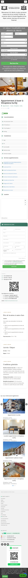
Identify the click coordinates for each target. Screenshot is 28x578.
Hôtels (2, 503)
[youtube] (8, 544)
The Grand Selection (4, 518)
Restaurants (3, 506)
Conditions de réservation (17, 261)
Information (3, 498)
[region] (14, 209)
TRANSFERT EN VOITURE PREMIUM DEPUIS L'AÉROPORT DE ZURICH (12, 163)
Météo (2, 500)
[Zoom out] (25, 202)
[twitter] (5, 544)
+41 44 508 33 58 (10, 539)
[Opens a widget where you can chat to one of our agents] (23, 575)
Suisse (12, 105)
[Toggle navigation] (25, 2)
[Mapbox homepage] (4, 218)
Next (26, 93)
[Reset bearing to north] (25, 204)
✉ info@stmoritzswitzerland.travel (7, 541)
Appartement (6, 105)
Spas (2, 513)
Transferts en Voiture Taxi (9, 180)
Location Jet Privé (7, 167)
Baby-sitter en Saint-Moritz (9, 186)
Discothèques (3, 514)
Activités (2, 508)
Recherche (14, 63)
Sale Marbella (3, 520)
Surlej (21, 105)
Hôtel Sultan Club (4, 525)
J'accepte (5, 576)
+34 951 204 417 (10, 536)
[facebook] (2, 544)
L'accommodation (4, 505)
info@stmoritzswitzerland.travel (10, 300)
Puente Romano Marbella (5, 523)
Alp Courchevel (3, 521)
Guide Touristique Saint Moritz (10, 170)
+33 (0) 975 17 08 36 (11, 537)
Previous (1, 93)
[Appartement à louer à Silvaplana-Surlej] (14, 84)
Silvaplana (16, 105)
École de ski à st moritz (8, 190)
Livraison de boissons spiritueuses (11, 176)
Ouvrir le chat (14, 564)
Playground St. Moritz (8, 183)
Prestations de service (5, 509)
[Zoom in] (25, 200)
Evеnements (3, 511)
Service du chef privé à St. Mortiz (10, 173)
